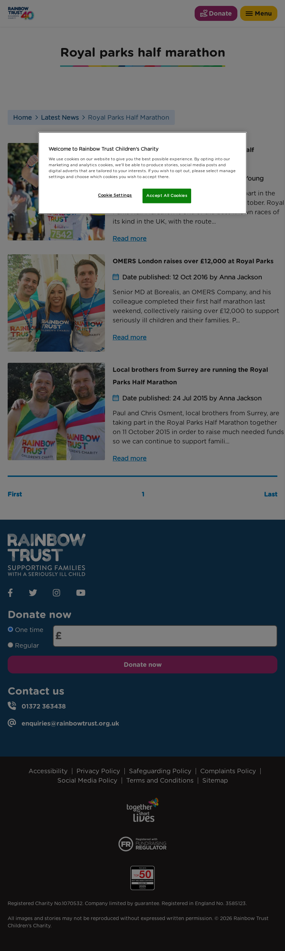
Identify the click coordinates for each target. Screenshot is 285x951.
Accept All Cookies (166, 195)
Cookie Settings (115, 195)
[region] (142, 173)
